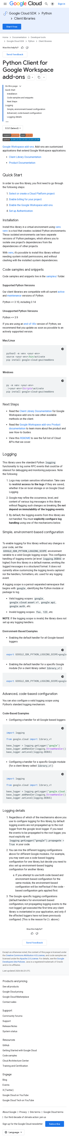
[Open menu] (5, 4)
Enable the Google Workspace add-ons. (31, 205)
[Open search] (46, 4)
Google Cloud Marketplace (16, 997)
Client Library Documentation (25, 157)
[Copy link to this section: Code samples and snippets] (47, 270)
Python (47, 13)
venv (58, 226)
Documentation (19, 37)
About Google (9, 1112)
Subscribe (54, 1123)
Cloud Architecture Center (16, 1060)
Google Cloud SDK (22, 13)
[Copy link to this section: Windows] (16, 372)
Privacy (23, 1112)
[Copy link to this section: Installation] (21, 220)
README (25, 438)
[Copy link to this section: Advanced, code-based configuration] (60, 694)
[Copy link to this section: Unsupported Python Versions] (41, 311)
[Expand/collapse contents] (20, 86)
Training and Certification (15, 1066)
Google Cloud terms (53, 1112)
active (61, 291)
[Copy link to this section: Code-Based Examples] (32, 713)
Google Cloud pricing (13, 991)
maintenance (14, 295)
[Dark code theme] (62, 349)
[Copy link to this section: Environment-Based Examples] (41, 631)
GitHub (6, 1045)
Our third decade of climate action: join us (25, 1117)
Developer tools (38, 37)
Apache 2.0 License (29, 958)
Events (6, 1085)
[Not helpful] (27, 47)
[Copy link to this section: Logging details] (28, 811)
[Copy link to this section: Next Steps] (22, 405)
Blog (5, 1080)
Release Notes (10, 1026)
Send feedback (15, 54)
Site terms (35, 1112)
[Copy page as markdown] (39, 77)
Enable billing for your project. (25, 199)
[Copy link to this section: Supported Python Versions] (38, 285)
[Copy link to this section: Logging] (20, 454)
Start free (11, 26)
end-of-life (30, 323)
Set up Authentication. (21, 210)
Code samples (10, 1055)
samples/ (51, 276)
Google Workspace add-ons (18, 146)
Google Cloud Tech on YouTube (18, 1100)
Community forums (12, 1016)
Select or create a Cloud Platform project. (32, 193)
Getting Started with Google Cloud (20, 1050)
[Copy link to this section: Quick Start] (25, 175)
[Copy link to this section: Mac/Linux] (18, 341)
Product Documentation (22, 162)
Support (7, 1021)
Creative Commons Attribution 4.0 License (25, 955)
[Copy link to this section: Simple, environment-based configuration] (6, 537)
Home (5, 37)
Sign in (61, 4)
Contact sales (9, 1002)
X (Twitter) (8, 1090)
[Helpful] (22, 47)
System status (10, 1031)
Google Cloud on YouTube (16, 1095)
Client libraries (24, 19)
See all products (11, 986)
